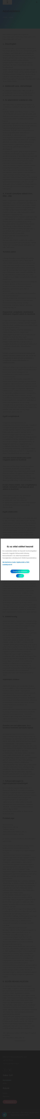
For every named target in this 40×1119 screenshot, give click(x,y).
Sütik (20, 576)
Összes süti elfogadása (20, 571)
